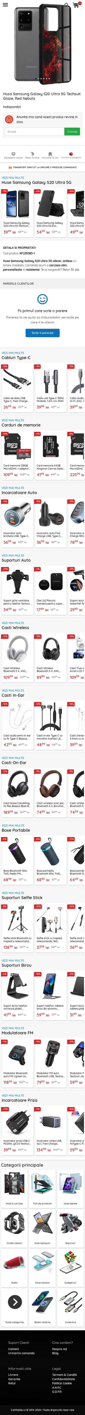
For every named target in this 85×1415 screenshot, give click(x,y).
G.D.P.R (57, 1392)
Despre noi (59, 1349)
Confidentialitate (63, 1379)
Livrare (13, 1375)
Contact (13, 1349)
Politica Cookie (62, 1383)
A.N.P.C (56, 1387)
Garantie (14, 1379)
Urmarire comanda (21, 1353)
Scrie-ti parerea (42, 333)
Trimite (72, 131)
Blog (55, 1353)
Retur (12, 1383)
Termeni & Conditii (64, 1375)
